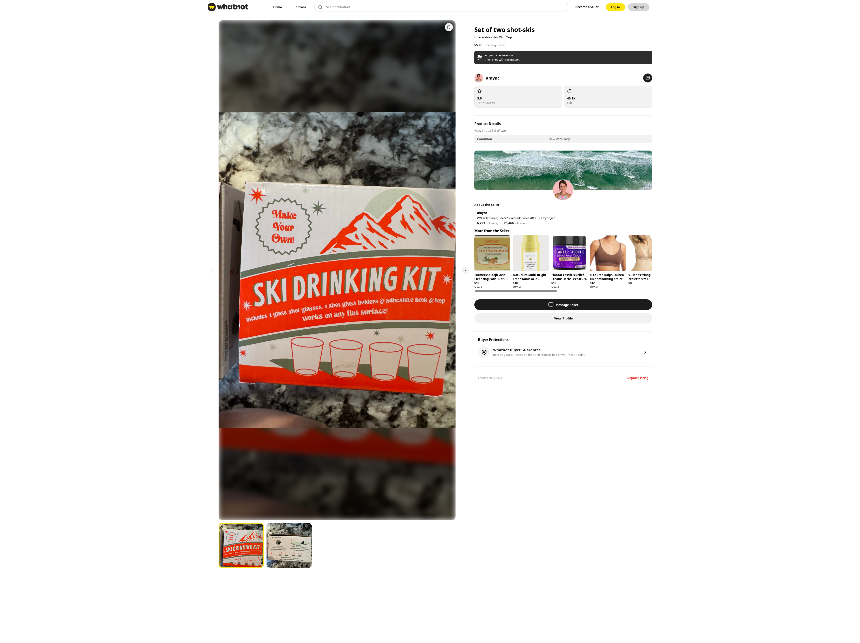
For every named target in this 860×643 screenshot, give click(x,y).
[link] (277, 7)
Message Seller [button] (566, 305)
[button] (563, 57)
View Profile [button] (563, 318)
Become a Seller (587, 7)
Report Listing (638, 378)
